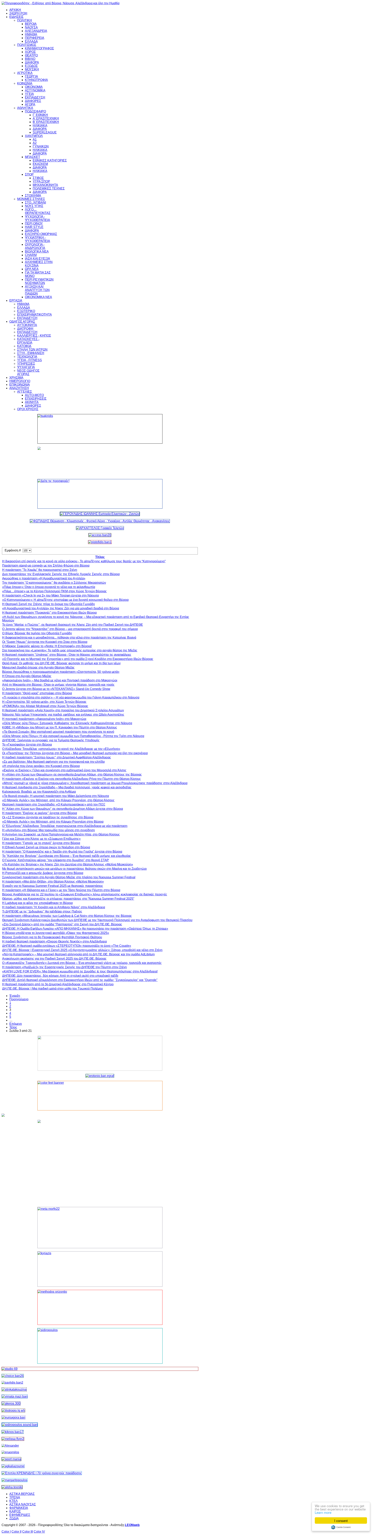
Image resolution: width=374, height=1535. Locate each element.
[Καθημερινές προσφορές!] (100, 494)
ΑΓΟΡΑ (30, 104)
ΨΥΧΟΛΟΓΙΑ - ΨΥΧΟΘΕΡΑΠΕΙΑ (37, 218)
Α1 (35, 139)
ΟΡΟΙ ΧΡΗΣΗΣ (27, 409)
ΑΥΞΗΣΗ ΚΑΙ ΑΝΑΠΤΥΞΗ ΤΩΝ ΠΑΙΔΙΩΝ (37, 290)
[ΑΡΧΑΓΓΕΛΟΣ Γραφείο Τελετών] (100, 528)
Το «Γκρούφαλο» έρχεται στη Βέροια (27, 744)
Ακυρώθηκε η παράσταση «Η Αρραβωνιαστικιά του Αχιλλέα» (43, 578)
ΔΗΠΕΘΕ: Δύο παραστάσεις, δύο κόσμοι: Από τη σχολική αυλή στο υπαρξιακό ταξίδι (60, 975)
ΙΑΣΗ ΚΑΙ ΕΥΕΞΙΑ (37, 258)
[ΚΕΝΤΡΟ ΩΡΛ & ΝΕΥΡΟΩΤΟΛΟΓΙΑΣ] (12, 1382)
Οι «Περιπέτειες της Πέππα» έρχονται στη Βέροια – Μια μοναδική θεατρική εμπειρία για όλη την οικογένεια (75, 753)
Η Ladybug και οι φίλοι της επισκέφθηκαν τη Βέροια (37, 903)
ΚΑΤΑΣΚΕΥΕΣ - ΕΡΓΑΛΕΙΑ (28, 340)
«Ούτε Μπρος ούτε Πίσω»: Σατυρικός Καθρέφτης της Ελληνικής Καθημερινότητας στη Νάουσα (67, 723)
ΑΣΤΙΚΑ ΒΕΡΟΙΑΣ (22, 1494)
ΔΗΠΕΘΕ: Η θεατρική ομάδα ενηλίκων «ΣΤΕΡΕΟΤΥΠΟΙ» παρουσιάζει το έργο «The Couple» (66, 945)
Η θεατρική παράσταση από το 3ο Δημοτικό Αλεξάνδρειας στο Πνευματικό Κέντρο (58, 984)
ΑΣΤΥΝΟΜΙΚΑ (35, 90)
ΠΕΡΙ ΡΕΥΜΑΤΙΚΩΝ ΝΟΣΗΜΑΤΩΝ (39, 281)
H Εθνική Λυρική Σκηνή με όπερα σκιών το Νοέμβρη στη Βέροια (46, 847)
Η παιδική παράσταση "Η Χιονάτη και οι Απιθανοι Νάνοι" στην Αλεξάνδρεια (53, 907)
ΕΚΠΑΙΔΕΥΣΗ (35, 97)
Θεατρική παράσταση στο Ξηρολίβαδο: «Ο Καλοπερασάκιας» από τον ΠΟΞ (53, 804)
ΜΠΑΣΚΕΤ (32, 157)
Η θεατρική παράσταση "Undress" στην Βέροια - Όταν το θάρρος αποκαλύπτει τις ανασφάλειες (66, 654)
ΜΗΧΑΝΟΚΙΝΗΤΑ (45, 185)
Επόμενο (15, 1023)
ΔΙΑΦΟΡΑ (32, 62)
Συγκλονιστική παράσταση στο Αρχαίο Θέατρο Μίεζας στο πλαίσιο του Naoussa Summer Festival (68, 877)
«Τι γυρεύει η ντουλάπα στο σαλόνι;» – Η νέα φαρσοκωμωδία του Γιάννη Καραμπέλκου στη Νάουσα (70, 697)
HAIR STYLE (34, 227)
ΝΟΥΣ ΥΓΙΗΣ (34, 206)
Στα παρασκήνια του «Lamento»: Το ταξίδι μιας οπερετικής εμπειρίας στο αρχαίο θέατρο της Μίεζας (69, 650)
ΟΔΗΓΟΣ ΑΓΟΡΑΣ (22, 321)
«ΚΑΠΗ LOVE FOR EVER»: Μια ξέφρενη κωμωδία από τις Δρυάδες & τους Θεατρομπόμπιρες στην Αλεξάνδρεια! (80, 971)
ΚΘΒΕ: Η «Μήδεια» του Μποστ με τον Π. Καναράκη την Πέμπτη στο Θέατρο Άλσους (59, 727)
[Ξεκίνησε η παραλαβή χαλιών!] (13, 1431)
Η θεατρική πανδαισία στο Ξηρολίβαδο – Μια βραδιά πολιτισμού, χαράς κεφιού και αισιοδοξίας (66, 787)
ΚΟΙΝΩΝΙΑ (24, 83)
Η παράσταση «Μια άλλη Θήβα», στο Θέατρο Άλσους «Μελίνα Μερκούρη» (53, 881)
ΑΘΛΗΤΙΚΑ (25, 108)
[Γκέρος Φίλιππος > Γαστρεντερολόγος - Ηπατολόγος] (11, 1403)
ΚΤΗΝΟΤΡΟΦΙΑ (36, 80)
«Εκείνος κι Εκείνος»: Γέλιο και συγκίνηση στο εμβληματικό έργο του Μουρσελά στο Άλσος (64, 770)
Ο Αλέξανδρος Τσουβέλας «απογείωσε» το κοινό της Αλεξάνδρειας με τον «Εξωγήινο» (61, 748)
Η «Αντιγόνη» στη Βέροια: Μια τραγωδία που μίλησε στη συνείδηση (48, 830)
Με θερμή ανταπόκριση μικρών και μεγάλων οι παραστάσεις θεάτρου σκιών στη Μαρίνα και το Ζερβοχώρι (74, 868)
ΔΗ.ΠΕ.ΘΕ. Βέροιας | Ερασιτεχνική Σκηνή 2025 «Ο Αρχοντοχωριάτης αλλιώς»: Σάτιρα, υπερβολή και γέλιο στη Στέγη (82, 950)
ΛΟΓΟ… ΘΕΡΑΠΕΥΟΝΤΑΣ (37, 211)
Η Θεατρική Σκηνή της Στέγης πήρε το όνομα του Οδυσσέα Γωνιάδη (48, 604)
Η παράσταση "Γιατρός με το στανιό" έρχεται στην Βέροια (41, 843)
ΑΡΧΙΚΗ (15, 9)
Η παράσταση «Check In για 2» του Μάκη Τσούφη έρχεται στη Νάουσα (50, 595)
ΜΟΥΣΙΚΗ (32, 69)
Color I (6, 1531)
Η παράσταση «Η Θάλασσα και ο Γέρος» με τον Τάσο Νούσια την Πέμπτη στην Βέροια (61, 890)
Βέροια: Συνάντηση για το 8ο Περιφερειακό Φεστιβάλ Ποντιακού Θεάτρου (52, 937)
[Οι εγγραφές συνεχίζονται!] (100, 1307)
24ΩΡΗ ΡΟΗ (18, 13)
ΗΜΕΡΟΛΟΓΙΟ (19, 381)
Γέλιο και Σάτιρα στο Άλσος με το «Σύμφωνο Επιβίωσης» (41, 838)
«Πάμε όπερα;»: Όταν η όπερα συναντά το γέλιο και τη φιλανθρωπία (48, 587)
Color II (16, 1531)
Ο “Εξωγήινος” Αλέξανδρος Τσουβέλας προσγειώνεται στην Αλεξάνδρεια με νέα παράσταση (64, 826)
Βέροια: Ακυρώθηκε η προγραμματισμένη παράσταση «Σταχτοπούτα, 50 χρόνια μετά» (60, 671)
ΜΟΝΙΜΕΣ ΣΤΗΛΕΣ (31, 199)
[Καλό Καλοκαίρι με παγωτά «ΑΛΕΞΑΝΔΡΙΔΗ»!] (100, 1162)
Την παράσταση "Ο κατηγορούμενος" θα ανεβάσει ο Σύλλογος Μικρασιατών (54, 582)
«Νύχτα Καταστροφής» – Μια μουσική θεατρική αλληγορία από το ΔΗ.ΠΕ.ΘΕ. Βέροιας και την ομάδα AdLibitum (78, 954)
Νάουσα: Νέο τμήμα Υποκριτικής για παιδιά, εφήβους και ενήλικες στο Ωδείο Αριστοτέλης (63, 714)
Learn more (323, 1512)
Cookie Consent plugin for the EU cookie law (341, 1527)
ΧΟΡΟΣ (30, 52)
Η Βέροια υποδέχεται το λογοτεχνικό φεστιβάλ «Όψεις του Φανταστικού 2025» (55, 933)
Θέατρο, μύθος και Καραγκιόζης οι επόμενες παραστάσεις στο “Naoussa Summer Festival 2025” (68, 898)
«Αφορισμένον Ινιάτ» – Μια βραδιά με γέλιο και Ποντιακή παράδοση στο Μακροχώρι (59, 680)
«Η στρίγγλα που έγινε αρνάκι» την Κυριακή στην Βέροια (41, 766)
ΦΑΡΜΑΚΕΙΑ (18, 1508)
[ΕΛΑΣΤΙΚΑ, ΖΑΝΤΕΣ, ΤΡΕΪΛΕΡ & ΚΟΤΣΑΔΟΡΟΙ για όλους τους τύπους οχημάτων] (100, 513)
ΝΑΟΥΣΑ (31, 27)
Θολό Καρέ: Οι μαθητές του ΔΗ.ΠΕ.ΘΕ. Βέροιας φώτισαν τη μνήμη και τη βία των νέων (61, 663)
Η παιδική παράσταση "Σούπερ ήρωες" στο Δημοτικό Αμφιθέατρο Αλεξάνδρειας (56, 757)
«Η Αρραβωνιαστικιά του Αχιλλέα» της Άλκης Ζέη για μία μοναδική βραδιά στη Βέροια (60, 608)
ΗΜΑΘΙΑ (31, 34)
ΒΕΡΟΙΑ (31, 23)
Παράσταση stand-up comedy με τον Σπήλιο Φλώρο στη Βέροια (45, 565)
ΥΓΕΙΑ (29, 94)
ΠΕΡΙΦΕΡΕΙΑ (34, 37)
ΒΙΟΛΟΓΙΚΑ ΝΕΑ (37, 251)
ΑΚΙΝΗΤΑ (32, 402)
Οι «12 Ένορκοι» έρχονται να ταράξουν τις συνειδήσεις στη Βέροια (47, 817)
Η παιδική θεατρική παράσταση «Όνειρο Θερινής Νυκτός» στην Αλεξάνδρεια (54, 941)
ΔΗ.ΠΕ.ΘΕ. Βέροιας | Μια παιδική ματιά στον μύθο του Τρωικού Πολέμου (52, 988)
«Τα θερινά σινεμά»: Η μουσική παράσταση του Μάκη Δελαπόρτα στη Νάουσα (55, 796)
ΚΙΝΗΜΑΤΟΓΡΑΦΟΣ (39, 48)
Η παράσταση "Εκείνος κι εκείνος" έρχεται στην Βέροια (39, 813)
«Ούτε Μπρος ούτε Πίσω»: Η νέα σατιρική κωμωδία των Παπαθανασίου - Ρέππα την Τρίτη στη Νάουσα (73, 736)
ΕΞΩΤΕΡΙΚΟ (26, 311)
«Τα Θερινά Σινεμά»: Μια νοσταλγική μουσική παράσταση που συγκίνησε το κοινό (58, 731)
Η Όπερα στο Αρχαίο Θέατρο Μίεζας (26, 676)
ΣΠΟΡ (29, 174)
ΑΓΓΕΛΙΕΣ (24, 391)
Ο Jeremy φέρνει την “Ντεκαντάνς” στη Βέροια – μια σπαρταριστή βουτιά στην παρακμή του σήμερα (70, 629)
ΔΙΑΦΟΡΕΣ (33, 101)
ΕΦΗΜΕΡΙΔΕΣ (19, 1515)
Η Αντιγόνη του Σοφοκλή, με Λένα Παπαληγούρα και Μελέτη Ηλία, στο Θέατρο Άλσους (61, 834)
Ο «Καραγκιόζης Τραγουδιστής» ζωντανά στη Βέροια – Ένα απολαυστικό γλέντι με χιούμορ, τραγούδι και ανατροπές (82, 963)
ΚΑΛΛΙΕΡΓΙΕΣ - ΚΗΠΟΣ (34, 335)
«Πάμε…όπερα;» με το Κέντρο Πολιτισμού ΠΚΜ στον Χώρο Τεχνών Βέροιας (54, 591)
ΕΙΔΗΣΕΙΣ (16, 16)
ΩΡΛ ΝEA (32, 269)
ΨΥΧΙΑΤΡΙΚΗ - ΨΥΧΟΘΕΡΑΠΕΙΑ (37, 239)
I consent (341, 1520)
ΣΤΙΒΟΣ (38, 178)
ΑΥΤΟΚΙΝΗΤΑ (27, 325)
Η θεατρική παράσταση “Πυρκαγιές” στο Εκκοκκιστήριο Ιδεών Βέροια (49, 612)
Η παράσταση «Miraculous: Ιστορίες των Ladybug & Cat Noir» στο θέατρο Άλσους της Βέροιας (67, 915)
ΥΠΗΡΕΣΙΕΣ (26, 363)
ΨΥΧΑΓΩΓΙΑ (26, 367)
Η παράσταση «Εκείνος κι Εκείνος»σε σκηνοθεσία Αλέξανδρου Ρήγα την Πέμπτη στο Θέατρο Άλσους (71, 778)
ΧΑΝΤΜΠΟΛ (34, 136)
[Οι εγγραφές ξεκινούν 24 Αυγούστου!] (13, 1375)
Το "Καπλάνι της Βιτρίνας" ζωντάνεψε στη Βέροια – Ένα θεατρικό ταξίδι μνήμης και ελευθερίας (66, 855)
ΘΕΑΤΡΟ (31, 55)
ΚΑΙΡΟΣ (15, 1511)
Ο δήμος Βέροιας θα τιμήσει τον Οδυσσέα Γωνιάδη (37, 633)
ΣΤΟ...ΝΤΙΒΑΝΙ (35, 202)
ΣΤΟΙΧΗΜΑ (33, 195)
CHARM (31, 255)
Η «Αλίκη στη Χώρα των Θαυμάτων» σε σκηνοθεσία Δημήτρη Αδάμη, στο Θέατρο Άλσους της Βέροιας (72, 774)
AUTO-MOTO (34, 395)
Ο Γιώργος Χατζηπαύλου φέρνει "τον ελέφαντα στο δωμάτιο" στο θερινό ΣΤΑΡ (55, 860)
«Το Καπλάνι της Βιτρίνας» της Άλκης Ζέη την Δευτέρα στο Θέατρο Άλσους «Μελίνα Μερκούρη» (67, 864)
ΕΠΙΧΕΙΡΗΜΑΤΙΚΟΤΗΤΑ (34, 314)
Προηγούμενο (18, 999)
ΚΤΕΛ (13, 1501)
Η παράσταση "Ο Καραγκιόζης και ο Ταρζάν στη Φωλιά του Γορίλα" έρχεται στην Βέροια (62, 851)
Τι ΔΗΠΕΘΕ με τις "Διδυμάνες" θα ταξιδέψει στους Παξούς (42, 911)
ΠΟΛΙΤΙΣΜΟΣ (26, 45)
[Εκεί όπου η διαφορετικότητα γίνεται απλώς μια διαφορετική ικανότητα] (13, 1466)
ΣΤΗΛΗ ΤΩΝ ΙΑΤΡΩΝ (32, 349)
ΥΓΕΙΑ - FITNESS (29, 360)
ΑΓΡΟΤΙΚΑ (25, 73)
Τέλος (13, 1027)
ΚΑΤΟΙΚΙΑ (24, 346)
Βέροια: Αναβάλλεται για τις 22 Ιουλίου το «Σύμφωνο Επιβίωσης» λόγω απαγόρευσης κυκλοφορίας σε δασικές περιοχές (84, 894)
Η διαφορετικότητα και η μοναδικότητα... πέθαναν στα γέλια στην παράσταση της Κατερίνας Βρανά (69, 637)
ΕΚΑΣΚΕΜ (40, 164)
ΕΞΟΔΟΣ (31, 66)
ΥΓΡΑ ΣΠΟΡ (41, 181)
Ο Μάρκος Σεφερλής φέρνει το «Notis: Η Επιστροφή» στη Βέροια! (47, 646)
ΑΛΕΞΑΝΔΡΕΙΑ (36, 30)
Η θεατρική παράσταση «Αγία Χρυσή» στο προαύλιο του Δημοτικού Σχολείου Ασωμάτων (63, 710)
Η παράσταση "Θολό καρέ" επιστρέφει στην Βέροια (37, 693)
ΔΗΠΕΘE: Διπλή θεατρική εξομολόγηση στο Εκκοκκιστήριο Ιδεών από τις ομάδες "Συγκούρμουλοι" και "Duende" (80, 980)
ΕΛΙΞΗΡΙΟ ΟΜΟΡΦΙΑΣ (41, 234)
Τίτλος (100, 557)
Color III (27, 1531)
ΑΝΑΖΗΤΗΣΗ (19, 388)
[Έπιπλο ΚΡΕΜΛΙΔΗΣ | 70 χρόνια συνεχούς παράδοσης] (42, 1473)
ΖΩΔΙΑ (14, 1518)
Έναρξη (14, 995)
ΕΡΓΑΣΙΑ (15, 300)
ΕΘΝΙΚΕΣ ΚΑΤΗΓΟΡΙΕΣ (50, 160)
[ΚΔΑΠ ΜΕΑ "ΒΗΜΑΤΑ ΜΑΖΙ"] (15, 1396)
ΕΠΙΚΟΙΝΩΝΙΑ (19, 384)
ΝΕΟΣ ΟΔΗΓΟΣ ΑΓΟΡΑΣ (28, 372)
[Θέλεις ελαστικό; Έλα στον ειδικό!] (100, 429)
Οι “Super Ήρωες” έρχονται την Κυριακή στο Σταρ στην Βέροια (44, 641)
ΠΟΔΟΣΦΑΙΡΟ (35, 111)
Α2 (35, 143)
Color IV (39, 1531)
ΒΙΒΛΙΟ (30, 59)
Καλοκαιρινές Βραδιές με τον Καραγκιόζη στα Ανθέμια (39, 791)
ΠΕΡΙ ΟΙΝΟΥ (34, 223)
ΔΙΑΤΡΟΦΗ (25, 328)
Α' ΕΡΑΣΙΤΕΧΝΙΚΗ (46, 118)
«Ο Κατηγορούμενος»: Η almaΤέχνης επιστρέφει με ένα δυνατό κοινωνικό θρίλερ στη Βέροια (65, 599)
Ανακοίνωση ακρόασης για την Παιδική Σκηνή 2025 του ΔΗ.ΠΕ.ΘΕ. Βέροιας (54, 958)
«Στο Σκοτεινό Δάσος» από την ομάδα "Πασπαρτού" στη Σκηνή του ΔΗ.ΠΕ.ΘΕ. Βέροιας (62, 924)
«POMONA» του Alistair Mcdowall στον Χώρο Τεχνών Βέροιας (45, 706)
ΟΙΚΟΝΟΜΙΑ (34, 87)
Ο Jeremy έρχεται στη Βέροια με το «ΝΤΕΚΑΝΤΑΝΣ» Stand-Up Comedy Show (56, 689)
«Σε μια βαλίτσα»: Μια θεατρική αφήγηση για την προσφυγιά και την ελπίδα (53, 761)
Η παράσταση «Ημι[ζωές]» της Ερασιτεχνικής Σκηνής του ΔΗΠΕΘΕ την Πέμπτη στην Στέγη (64, 967)
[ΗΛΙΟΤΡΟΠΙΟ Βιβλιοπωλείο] (13, 1410)
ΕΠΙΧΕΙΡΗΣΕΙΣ (36, 398)
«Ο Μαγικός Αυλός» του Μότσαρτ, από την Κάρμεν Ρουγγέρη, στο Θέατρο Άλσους (58, 800)
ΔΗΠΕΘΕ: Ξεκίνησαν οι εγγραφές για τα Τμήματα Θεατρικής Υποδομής (51, 740)
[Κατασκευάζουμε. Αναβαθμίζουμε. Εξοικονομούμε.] (100, 542)
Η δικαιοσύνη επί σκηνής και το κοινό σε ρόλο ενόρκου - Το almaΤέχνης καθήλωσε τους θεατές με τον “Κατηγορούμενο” (84, 561)
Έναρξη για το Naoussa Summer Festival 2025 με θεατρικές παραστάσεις (52, 885)
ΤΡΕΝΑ (14, 1497)
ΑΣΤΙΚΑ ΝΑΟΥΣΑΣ (22, 1504)
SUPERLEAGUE (45, 132)
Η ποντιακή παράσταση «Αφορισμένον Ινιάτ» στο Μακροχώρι (44, 719)
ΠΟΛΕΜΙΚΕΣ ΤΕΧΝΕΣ (49, 188)
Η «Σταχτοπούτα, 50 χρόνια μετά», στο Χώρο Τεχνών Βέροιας (44, 701)
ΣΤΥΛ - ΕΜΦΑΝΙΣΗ (30, 353)
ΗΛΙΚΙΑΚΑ (40, 125)
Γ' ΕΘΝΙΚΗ (40, 115)
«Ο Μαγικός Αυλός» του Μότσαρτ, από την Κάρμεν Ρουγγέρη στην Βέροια (52, 821)
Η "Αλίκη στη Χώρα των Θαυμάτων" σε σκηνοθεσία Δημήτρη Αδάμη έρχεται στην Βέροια (62, 808)
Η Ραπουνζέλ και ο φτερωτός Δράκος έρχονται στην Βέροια (42, 873)
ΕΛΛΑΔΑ (31, 41)
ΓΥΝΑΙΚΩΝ (41, 146)
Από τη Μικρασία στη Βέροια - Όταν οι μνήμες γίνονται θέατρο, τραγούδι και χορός (58, 684)
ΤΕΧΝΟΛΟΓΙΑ (27, 356)
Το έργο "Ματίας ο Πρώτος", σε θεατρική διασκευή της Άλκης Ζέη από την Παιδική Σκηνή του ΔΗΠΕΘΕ (72, 624)
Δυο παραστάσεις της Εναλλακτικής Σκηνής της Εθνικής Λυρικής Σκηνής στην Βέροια (61, 574)
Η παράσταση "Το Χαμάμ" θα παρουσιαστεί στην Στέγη (39, 569)
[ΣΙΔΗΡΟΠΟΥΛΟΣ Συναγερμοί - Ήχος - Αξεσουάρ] (20, 1424)
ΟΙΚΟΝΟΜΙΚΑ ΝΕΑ (38, 297)
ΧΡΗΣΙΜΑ (16, 377)
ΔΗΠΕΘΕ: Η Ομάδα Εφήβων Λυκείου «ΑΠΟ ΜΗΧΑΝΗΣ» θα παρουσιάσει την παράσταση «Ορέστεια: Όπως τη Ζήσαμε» (85, 928)
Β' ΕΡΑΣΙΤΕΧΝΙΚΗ (46, 122)
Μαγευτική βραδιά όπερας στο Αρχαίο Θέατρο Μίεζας (38, 667)
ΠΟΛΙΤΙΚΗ (24, 20)
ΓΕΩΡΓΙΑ (31, 76)
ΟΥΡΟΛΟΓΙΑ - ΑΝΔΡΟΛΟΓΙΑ (35, 246)
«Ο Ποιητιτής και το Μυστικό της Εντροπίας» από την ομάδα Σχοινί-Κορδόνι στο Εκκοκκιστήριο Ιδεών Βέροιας (77, 659)
